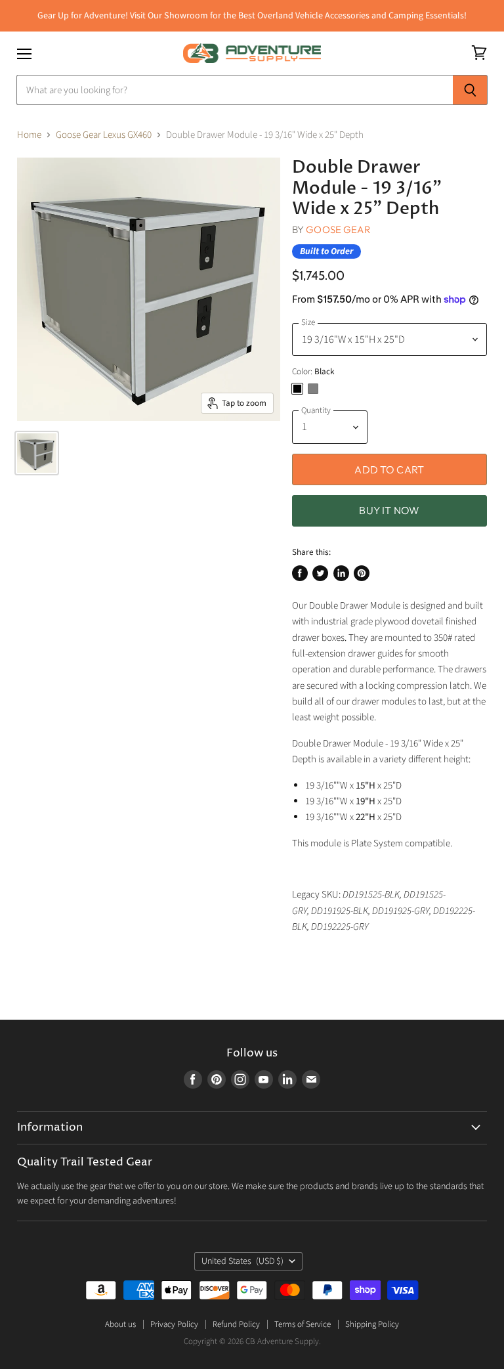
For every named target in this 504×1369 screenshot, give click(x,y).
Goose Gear (338, 229)
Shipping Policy (372, 1324)
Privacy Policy (174, 1324)
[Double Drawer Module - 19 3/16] (37, 453)
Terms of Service (302, 1324)
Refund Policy (236, 1324)
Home (29, 135)
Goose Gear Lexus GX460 (104, 135)
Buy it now (389, 510)
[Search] (470, 90)
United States (242, 1261)
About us (120, 1324)
